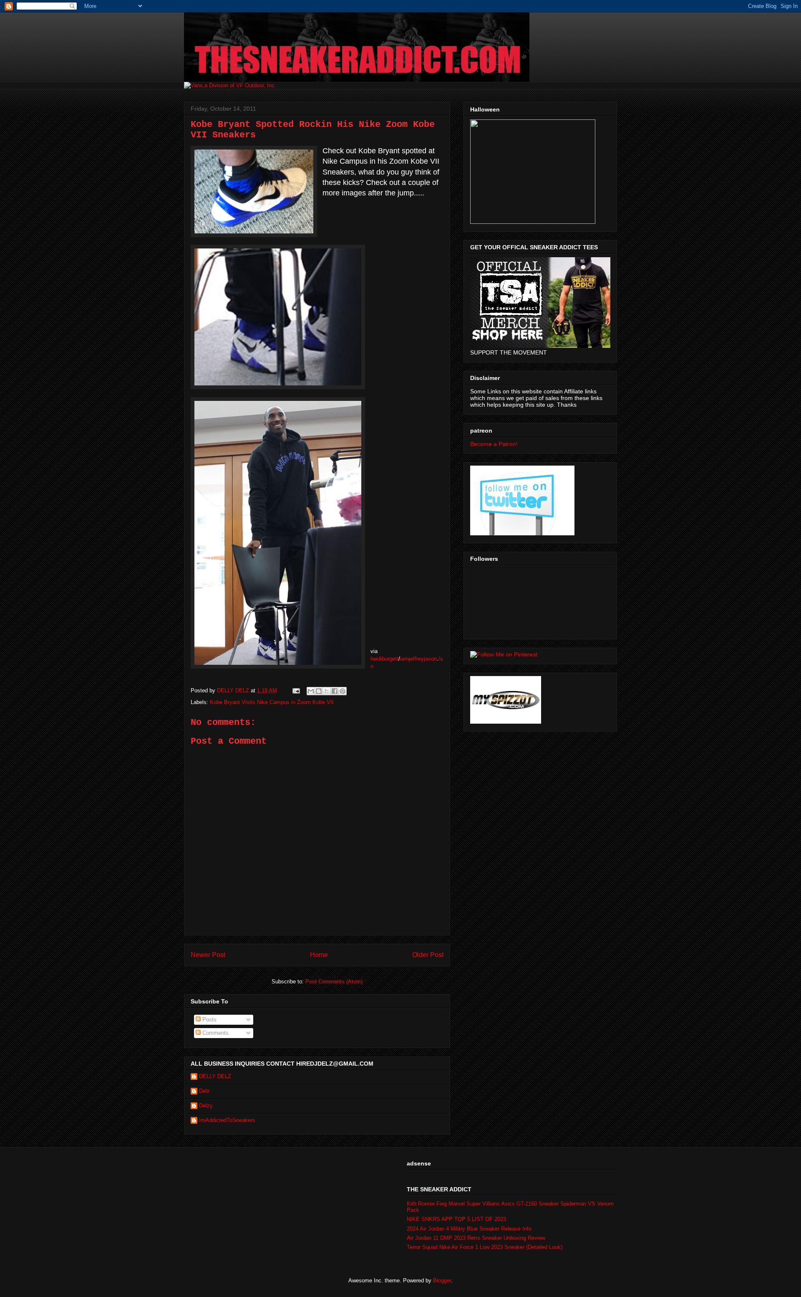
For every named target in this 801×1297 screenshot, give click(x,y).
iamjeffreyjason (418, 659)
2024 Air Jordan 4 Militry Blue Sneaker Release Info (469, 1229)
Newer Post (208, 954)
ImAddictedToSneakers (227, 1120)
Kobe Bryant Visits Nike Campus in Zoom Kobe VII (272, 702)
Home (319, 954)
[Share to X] (326, 691)
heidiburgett (384, 659)
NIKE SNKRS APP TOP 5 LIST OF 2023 (456, 1219)
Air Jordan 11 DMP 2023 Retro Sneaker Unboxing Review (476, 1238)
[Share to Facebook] (334, 691)
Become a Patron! (494, 444)
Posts (209, 1019)
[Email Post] (296, 690)
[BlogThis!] (319, 691)
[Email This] (311, 691)
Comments (215, 1033)
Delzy (206, 1105)
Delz (204, 1091)
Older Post (427, 954)
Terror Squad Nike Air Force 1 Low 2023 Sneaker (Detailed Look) (484, 1247)
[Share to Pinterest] (342, 691)
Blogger (442, 1280)
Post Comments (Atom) (334, 981)
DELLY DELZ (215, 1076)
